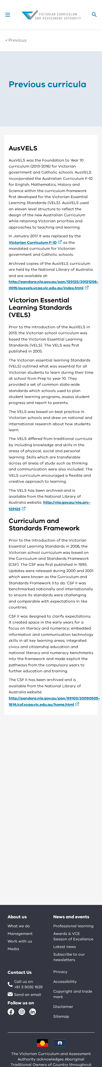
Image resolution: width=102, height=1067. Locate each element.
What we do (19, 926)
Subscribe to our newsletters (69, 957)
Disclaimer (63, 1006)
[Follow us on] (11, 1011)
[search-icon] (94, 14)
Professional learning (73, 926)
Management (20, 933)
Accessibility (65, 981)
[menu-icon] (7, 14)
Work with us (20, 941)
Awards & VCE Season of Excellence (73, 936)
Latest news (64, 946)
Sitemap (61, 1016)
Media (13, 949)
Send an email (27, 994)
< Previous (16, 40)
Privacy (60, 971)
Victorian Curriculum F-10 (33, 242)
